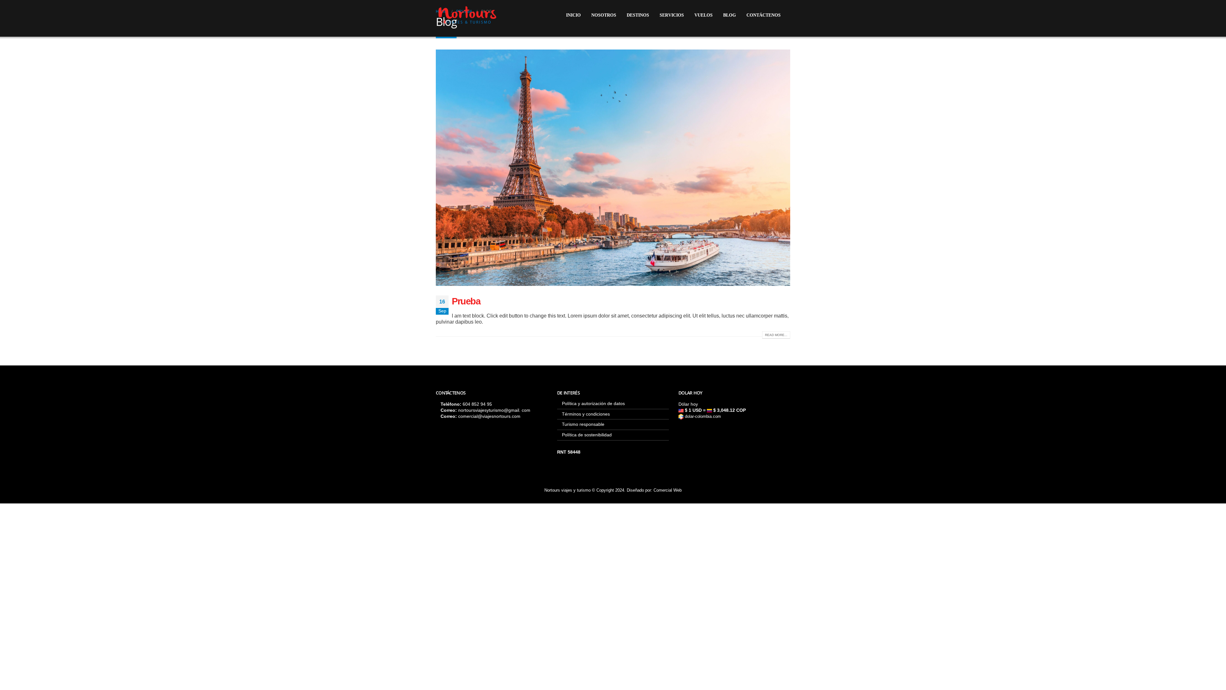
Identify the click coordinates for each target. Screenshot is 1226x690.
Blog (729, 15)
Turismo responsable (583, 424)
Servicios (672, 15)
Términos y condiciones (586, 414)
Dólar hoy (688, 404)
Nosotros (603, 15)
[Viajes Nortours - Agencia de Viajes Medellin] (467, 15)
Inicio (573, 15)
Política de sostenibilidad (587, 434)
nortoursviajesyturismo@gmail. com (494, 410)
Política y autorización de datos (593, 403)
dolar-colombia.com (702, 416)
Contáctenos (763, 15)
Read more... (776, 335)
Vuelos (703, 15)
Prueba (466, 301)
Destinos (638, 15)
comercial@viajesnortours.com (489, 416)
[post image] (613, 168)
